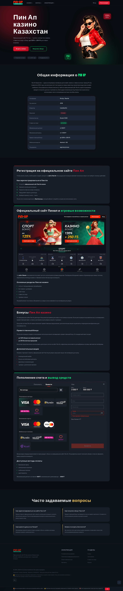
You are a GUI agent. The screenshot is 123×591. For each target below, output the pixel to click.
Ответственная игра (67, 559)
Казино (30, 3)
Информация (49, 3)
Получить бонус (38, 48)
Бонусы (39, 3)
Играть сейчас (21, 48)
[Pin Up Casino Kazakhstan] (18, 3)
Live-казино (91, 556)
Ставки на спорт (92, 559)
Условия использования (68, 553)
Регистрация (104, 3)
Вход (94, 3)
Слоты (89, 553)
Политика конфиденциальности (70, 556)
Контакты (64, 562)
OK (107, 589)
